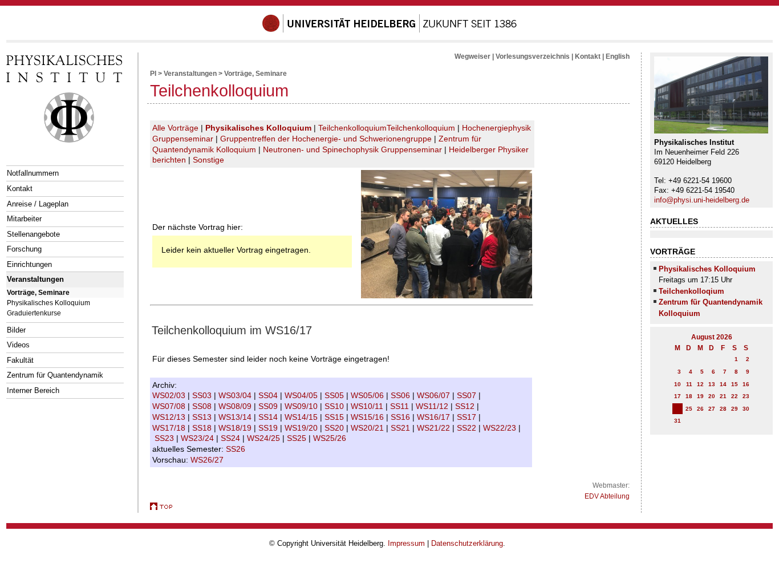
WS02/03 (170, 395)
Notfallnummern (33, 173)
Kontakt (20, 188)
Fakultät (20, 360)
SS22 (467, 427)
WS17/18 (170, 427)
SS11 (400, 406)
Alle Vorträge (175, 127)
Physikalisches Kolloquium (48, 302)
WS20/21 (368, 427)
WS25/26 (330, 438)
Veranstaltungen (35, 279)
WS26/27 (208, 459)
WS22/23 (500, 427)
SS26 (237, 448)
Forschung (24, 249)
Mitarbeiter (24, 218)
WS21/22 (434, 427)
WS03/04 (236, 395)
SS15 (335, 417)
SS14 (269, 417)
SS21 (401, 427)
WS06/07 (434, 395)
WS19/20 (302, 427)
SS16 (401, 417)
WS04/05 (302, 395)
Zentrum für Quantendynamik (55, 375)
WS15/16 (368, 417)
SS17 (467, 417)
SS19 (269, 427)
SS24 (231, 438)
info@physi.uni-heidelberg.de (701, 200)
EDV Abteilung (607, 496)
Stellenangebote (33, 234)
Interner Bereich (33, 390)
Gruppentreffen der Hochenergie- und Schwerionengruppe (326, 138)
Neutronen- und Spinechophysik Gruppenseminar (352, 149)
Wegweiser (472, 56)
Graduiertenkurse (34, 313)
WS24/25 (264, 438)
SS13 (203, 417)
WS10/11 (368, 406)
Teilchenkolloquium (352, 127)
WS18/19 (236, 427)
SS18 (203, 427)
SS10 (335, 406)
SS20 (335, 427)
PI (153, 73)
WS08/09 (236, 406)
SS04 (269, 395)
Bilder (16, 330)
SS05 (335, 395)
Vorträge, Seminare (38, 292)
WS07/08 (170, 406)
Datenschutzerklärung (467, 543)
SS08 (203, 406)
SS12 (466, 406)
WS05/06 (368, 395)
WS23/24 (198, 438)
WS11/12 (433, 406)
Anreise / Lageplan (37, 204)
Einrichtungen (29, 264)
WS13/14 (236, 417)
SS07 (467, 395)
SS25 (298, 438)
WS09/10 (302, 406)
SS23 (165, 438)
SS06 (401, 395)
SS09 (269, 406)
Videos (18, 345)
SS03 (203, 395)
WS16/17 (434, 417)
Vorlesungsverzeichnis (533, 56)
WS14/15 (302, 417)
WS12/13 (170, 417)
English (618, 56)
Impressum (406, 543)
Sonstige (208, 159)
